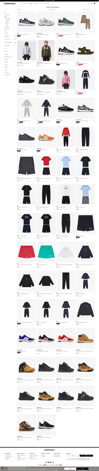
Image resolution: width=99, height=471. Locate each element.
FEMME (83, 455)
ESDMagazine (7, 458)
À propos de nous (8, 455)
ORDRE (84, 9)
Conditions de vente (32, 456)
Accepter (82, 468)
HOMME (89, 455)
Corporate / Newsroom (9, 456)
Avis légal (30, 457)
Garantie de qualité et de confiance (21, 456)
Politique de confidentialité (33, 455)
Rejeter (70, 468)
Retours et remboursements (22, 458)
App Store (43, 455)
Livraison (18, 457)
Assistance (19, 459)
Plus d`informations (54, 469)
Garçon (51, 9)
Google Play (43, 456)
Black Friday (7, 457)
